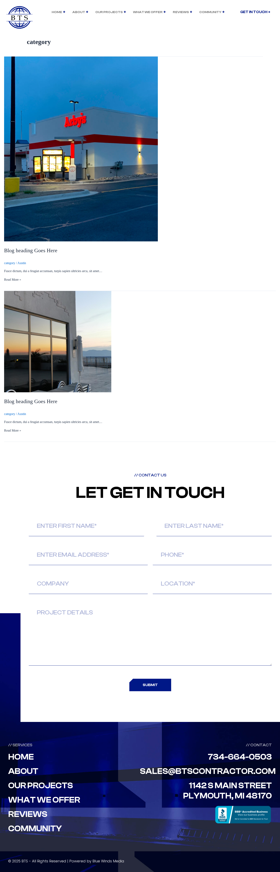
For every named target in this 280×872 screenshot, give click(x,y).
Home (57, 12)
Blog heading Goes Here (30, 250)
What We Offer (148, 12)
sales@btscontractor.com (208, 771)
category (9, 263)
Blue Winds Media (108, 861)
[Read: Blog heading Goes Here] (81, 240)
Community (210, 12)
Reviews (181, 12)
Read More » (12, 279)
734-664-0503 (240, 757)
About (78, 12)
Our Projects (109, 12)
